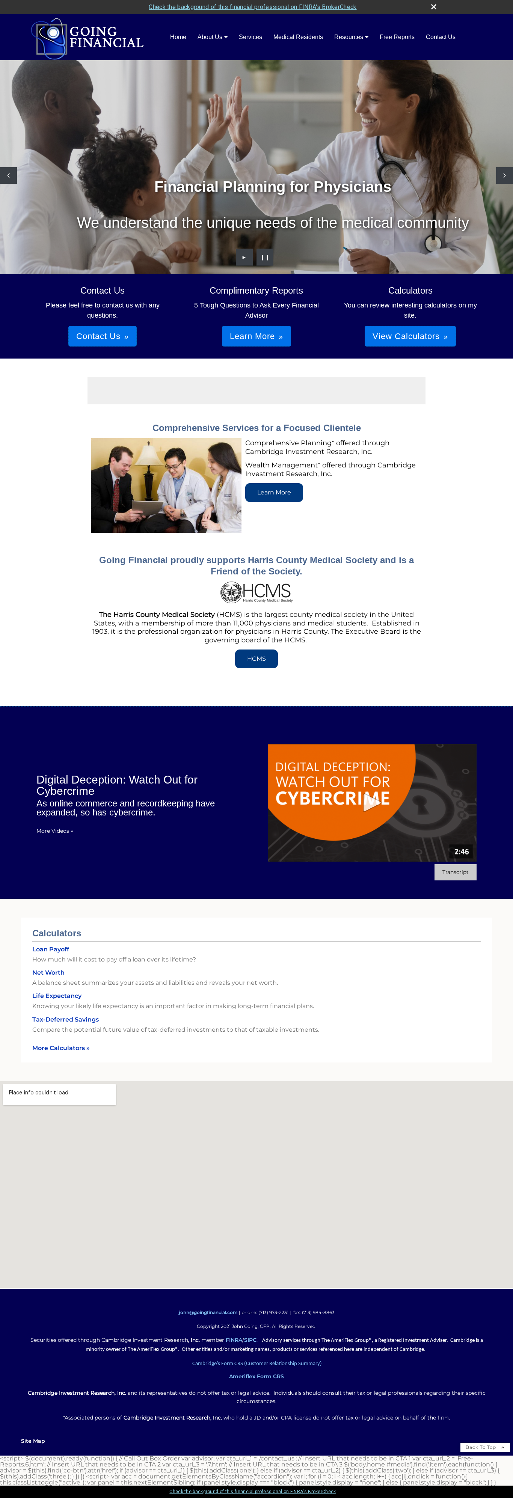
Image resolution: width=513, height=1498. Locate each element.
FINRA (234, 1340)
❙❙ (265, 257)
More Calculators (61, 1048)
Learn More (274, 492)
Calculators (56, 933)
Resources (348, 37)
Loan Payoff (50, 949)
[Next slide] (504, 175)
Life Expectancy (56, 995)
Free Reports (397, 37)
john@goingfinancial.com (208, 1312)
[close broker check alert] (434, 7)
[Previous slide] (8, 175)
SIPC (250, 1340)
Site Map (33, 1441)
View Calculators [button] (406, 336)
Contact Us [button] (98, 336)
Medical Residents (298, 37)
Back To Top (482, 1447)
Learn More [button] (252, 336)
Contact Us (441, 37)
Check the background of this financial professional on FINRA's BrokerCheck (252, 7)
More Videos (54, 830)
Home (178, 37)
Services (250, 37)
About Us (210, 37)
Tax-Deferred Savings (65, 1019)
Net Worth (48, 972)
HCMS (256, 658)
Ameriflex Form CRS (256, 1376)
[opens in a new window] (256, 601)
